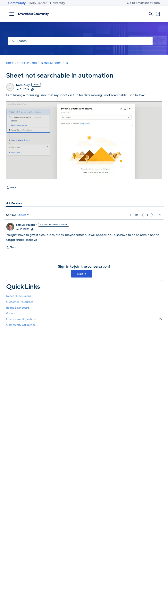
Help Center (38, 3)
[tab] (14, 203)
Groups (11, 313)
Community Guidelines (20, 325)
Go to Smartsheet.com (143, 3)
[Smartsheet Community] (33, 14)
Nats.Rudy (23, 85)
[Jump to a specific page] (158, 215)
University (57, 3)
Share (11, 188)
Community (17, 3)
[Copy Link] (32, 89)
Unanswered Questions (84, 319)
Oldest (21, 215)
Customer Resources (19, 302)
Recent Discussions (18, 296)
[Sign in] (158, 14)
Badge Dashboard (17, 308)
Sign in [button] (81, 274)
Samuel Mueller (26, 225)
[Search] (150, 14)
